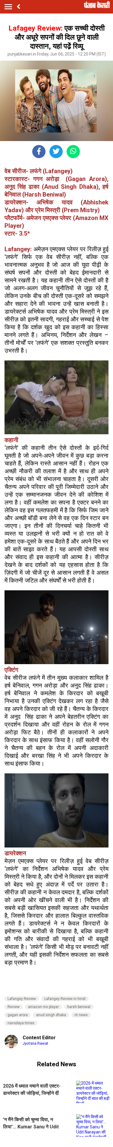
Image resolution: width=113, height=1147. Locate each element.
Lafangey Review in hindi (65, 999)
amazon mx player (43, 1007)
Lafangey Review (22, 999)
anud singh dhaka (51, 1015)
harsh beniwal (78, 1007)
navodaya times (21, 1023)
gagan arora (18, 1015)
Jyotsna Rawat (35, 1043)
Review (14, 1007)
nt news (81, 1015)
